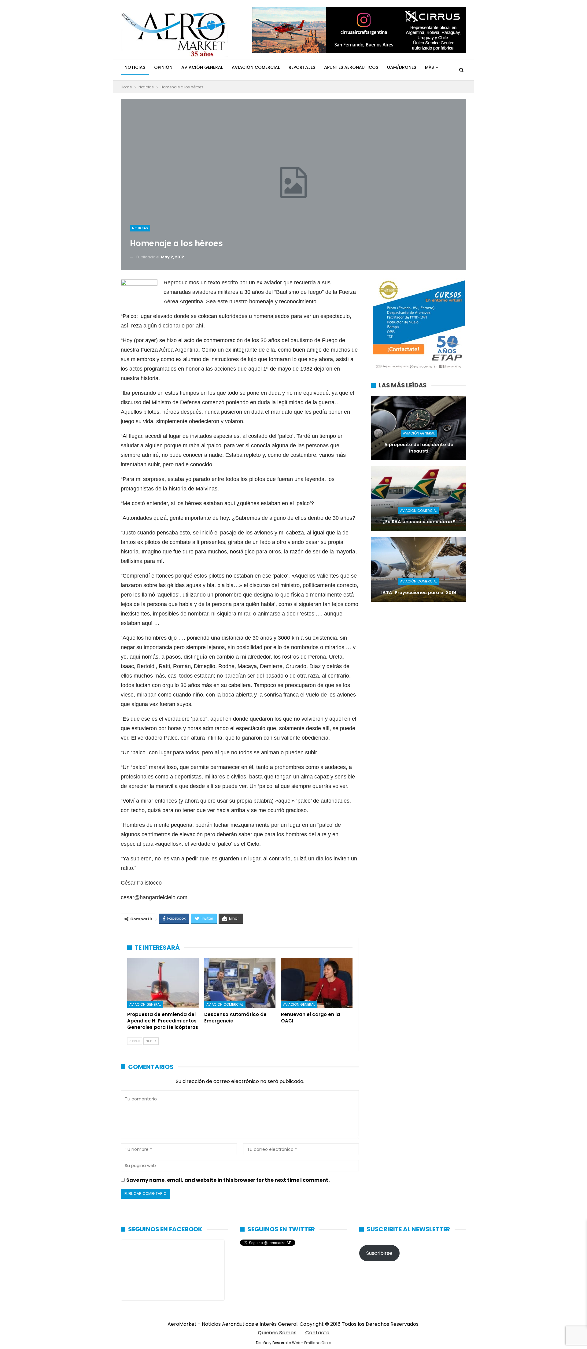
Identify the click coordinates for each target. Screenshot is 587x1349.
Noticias (134, 67)
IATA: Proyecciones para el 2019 (418, 592)
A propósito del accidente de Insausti (418, 448)
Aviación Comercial (256, 67)
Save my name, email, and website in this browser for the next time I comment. (228, 1180)
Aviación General (202, 67)
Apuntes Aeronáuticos (351, 67)
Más (429, 67)
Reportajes (302, 67)
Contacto (317, 1332)
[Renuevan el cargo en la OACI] (317, 983)
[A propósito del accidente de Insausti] (419, 427)
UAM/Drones (401, 67)
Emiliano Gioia (317, 1342)
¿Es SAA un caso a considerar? (418, 522)
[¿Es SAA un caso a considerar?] (419, 498)
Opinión (163, 67)
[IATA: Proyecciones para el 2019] (419, 569)
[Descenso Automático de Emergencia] (240, 983)
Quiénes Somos (277, 1332)
